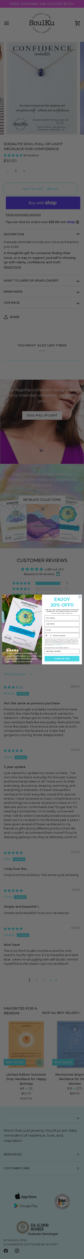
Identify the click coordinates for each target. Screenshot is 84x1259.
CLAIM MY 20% (62, 659)
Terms (61, 644)
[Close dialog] (79, 596)
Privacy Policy (56, 644)
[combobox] (48, 635)
